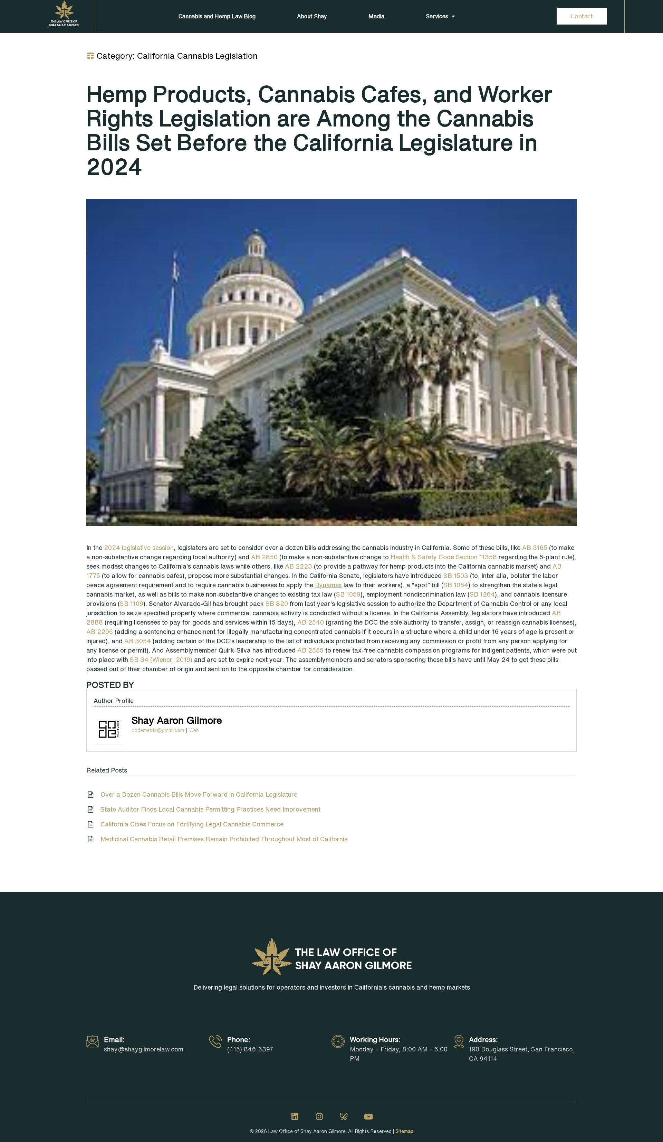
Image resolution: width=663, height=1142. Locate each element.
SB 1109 (131, 603)
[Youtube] (368, 1116)
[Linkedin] (295, 1116)
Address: (483, 1039)
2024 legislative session (139, 547)
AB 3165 (534, 547)
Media (376, 16)
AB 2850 (264, 557)
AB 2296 (99, 631)
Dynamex (328, 585)
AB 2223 (298, 566)
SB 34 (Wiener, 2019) (161, 659)
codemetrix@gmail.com (158, 730)
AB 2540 (310, 622)
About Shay (312, 16)
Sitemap (404, 1131)
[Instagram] (319, 1116)
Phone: (238, 1039)
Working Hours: (375, 1039)
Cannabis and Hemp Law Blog (217, 16)
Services (437, 16)
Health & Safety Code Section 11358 (444, 557)
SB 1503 (455, 575)
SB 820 (277, 603)
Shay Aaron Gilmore (177, 720)
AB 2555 (310, 650)
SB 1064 (455, 585)
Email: (114, 1039)
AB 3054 (137, 641)
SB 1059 (348, 594)
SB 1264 (482, 594)
